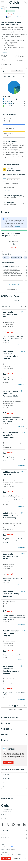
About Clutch (4, 830)
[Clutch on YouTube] (18, 824)
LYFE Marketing (12, 8)
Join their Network (20, 16)
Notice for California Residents (8, 849)
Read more (4, 52)
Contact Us (4, 819)
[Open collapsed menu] (2, 2)
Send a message (8, 762)
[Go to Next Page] (27, 706)
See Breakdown (13, 250)
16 (24, 705)
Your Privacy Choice (5, 847)
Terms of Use (4, 852)
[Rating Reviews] (8, 13)
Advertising (7, 101)
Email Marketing (8, 103)
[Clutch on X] (8, 824)
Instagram (7, 786)
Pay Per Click (8, 105)
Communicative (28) (16, 257)
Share (23, 312)
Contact (16, 858)
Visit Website (6, 858)
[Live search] (25, 2)
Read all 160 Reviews (14, 284)
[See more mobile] (21, 345)
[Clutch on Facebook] (2, 824)
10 (18, 705)
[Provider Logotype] (3, 8)
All (4, 180)
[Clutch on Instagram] (13, 824)
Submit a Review (13, 300)
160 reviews (15, 14)
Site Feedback (4, 815)
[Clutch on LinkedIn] (24, 824)
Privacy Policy (4, 844)
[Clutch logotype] (14, 2)
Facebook (7, 778)
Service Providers (5, 838)
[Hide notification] (25, 219)
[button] (12, 306)
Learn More (17, 226)
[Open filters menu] (25, 306)
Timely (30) (6, 257)
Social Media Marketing (10, 99)
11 (20, 705)
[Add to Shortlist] (25, 858)
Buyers (3, 834)
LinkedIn (7, 774)
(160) (17, 247)
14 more (7, 190)
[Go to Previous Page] (3, 706)
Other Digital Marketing (10, 187)
